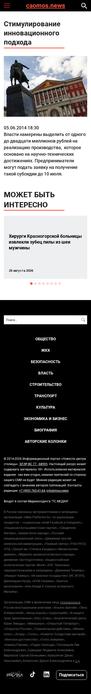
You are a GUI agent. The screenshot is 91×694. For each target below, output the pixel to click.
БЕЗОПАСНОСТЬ (45, 362)
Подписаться (71, 674)
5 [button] (47, 283)
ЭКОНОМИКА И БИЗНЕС (45, 419)
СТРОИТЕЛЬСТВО (45, 384)
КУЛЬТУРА (45, 407)
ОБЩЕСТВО (45, 339)
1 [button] (31, 283)
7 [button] (55, 283)
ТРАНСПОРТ (45, 396)
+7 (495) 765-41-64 (32, 490)
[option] (45, 247)
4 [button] (43, 283)
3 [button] (39, 283)
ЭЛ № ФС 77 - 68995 (33, 464)
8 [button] (59, 283)
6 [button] (51, 283)
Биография (45, 430)
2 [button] (35, 283)
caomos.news (45, 5)
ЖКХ (45, 350)
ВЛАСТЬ (45, 373)
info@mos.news (58, 490)
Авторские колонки (45, 441)
